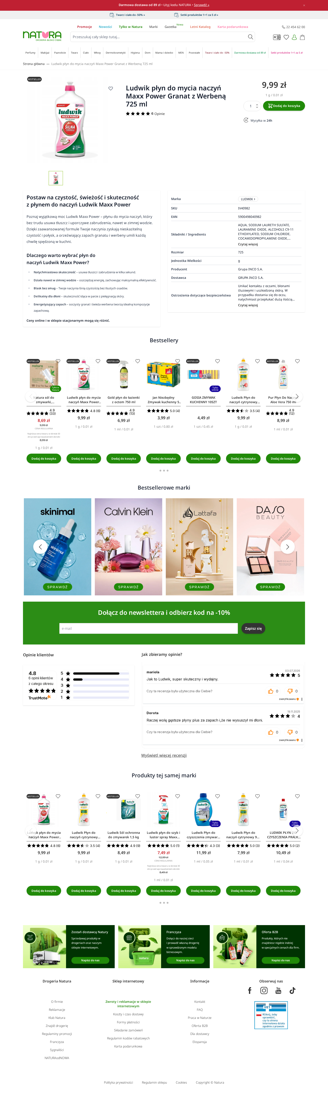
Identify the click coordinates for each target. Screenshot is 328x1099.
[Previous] (30, 396)
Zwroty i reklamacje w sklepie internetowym (128, 1003)
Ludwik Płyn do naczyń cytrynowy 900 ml (243, 834)
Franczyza (57, 1042)
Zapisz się (253, 628)
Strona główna (34, 64)
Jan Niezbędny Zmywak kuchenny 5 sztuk (163, 399)
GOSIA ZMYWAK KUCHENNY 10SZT (203, 399)
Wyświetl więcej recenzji (164, 755)
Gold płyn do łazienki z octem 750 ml (124, 399)
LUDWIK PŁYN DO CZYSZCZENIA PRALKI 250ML (283, 834)
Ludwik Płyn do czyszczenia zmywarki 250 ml (203, 834)
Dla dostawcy (199, 1034)
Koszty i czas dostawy (128, 1014)
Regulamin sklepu (154, 1082)
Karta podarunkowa (233, 27)
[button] (273, 691)
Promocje (84, 27)
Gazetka (174, 27)
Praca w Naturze (200, 1018)
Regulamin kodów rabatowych (128, 1038)
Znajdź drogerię (57, 1026)
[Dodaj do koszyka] (44, 458)
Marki (153, 27)
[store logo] (42, 36)
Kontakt (199, 1001)
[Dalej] (297, 396)
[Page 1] (160, 470)
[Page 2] (164, 470)
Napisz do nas (90, 960)
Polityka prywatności (118, 1082)
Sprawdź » (201, 5)
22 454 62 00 (295, 27)
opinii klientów (41, 681)
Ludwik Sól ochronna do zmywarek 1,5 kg (124, 834)
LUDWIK (247, 199)
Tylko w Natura (130, 27)
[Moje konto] (294, 37)
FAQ (200, 1009)
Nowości (105, 27)
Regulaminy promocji (57, 1034)
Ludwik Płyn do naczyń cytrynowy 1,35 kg (243, 399)
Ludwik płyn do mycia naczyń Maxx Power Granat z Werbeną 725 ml (102, 64)
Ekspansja (200, 1042)
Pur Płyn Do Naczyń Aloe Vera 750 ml (283, 399)
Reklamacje (57, 1009)
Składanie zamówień (128, 1030)
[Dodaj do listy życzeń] (58, 361)
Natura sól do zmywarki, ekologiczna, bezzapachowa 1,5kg (44, 399)
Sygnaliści (57, 1050)
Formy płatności (128, 1022)
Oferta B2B (200, 1026)
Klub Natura (56, 1018)
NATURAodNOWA (57, 1058)
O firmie (57, 1001)
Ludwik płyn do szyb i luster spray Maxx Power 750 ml (163, 834)
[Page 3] (167, 470)
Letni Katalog (200, 27)
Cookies (181, 1082)
